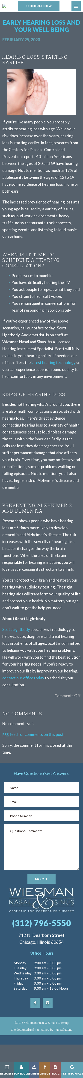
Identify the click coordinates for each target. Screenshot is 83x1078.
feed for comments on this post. (33, 734)
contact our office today (23, 677)
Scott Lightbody (16, 629)
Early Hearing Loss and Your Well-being (41, 26)
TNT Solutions (63, 1029)
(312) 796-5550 (41, 923)
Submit (41, 879)
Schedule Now (39, 6)
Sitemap (63, 1023)
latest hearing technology (53, 362)
